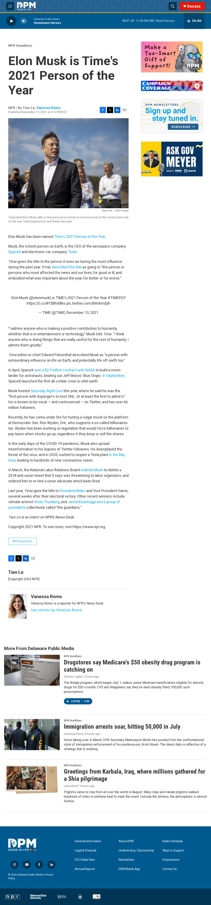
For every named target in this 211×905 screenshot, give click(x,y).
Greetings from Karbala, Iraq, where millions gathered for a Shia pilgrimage (134, 775)
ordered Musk (92, 470)
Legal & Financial (85, 850)
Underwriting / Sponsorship (136, 850)
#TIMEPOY (117, 298)
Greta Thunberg (47, 502)
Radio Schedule (173, 841)
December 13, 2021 (82, 312)
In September (113, 375)
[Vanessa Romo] (17, 606)
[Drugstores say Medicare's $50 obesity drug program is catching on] (32, 670)
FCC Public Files (85, 859)
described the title (67, 267)
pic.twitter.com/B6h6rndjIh (88, 303)
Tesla (72, 252)
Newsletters (126, 859)
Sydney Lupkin (73, 676)
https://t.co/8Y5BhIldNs (46, 303)
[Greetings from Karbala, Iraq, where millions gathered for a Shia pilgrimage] (32, 779)
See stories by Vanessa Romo (56, 609)
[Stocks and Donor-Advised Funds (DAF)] (172, 57)
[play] (11, 21)
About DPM (126, 841)
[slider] (30, 21)
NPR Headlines (20, 45)
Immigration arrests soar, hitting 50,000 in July (122, 726)
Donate (194, 6)
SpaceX (14, 252)
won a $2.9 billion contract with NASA (64, 370)
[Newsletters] (172, 116)
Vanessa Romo (48, 108)
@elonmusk (40, 298)
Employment (171, 859)
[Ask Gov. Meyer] (172, 159)
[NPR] (12, 896)
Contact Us (170, 869)
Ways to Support (173, 850)
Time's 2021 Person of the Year (79, 236)
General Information (88, 841)
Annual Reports (85, 869)
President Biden (73, 491)
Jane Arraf (71, 786)
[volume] (23, 21)
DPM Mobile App (129, 869)
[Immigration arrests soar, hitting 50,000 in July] (32, 734)
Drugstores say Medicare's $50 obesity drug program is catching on (132, 666)
